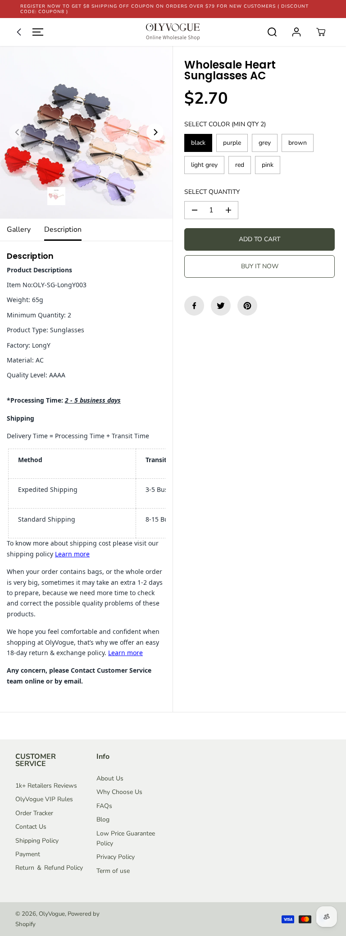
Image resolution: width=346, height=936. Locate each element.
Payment (27, 854)
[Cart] (321, 32)
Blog (102, 819)
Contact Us (30, 826)
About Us (109, 778)
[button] (28, 32)
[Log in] (296, 32)
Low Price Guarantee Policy (125, 838)
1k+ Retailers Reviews (46, 785)
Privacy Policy (115, 857)
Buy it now (259, 266)
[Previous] (17, 132)
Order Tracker (34, 813)
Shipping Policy (37, 840)
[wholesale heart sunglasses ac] (86, 132)
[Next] (155, 132)
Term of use (113, 871)
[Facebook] (194, 306)
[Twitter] (221, 306)
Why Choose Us (119, 792)
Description (63, 229)
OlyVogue (52, 914)
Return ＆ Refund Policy (49, 867)
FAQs (104, 806)
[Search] (272, 32)
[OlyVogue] (173, 32)
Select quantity (212, 192)
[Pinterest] (247, 306)
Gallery (19, 229)
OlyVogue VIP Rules (44, 799)
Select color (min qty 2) (225, 124)
